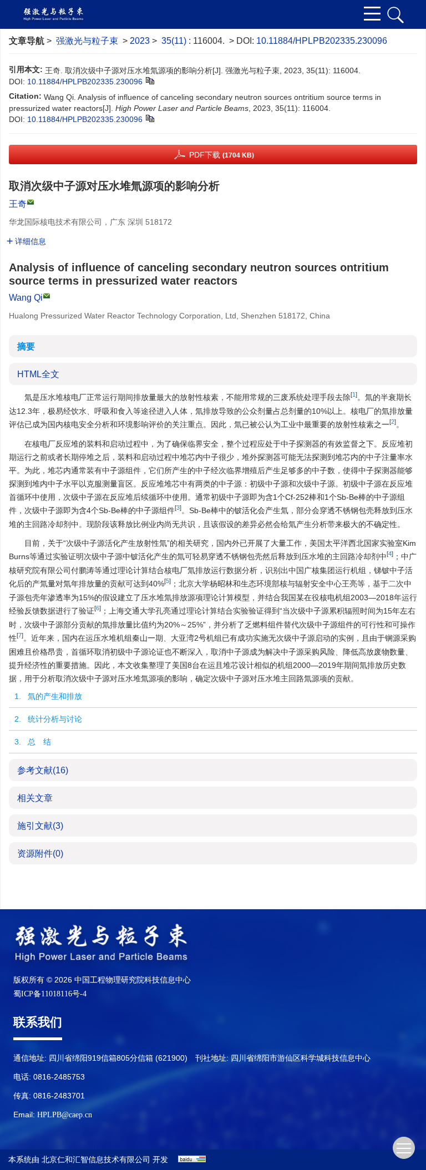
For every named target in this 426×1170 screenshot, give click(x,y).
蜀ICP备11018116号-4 (50, 994)
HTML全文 (38, 374)
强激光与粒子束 (87, 40)
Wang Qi (26, 297)
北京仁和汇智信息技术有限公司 (96, 1160)
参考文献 (42, 770)
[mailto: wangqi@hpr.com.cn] (46, 295)
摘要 (26, 346)
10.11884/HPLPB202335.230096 (321, 40)
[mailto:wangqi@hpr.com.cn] (30, 202)
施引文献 (40, 825)
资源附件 (40, 853)
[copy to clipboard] (149, 118)
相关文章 (35, 798)
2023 (140, 40)
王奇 (18, 204)
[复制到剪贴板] (149, 80)
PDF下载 (221, 154)
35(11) (175, 40)
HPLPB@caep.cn (64, 1115)
